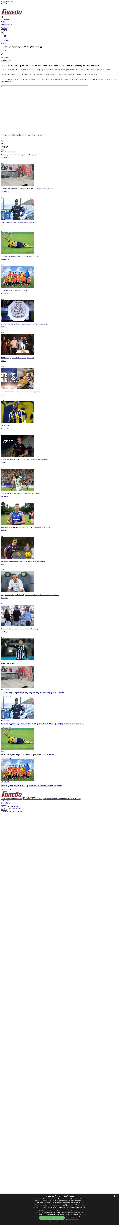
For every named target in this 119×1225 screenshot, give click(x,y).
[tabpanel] (59, 407)
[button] (60, 1222)
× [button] (117, 1195)
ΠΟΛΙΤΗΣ (4, 810)
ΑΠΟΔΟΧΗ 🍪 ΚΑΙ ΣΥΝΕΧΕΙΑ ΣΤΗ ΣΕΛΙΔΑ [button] (52, 1218)
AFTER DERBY (5, 30)
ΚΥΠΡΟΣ (3, 21)
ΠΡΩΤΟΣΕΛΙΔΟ (6, 1)
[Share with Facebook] (2, 139)
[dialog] (59, 1209)
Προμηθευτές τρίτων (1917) (58, 1205)
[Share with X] (2, 141)
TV (12, 1)
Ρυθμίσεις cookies (65, 1214)
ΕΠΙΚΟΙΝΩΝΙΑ (5, 800)
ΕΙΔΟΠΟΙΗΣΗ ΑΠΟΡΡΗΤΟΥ (9, 806)
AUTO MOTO (5, 689)
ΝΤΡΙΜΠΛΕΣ (5, 27)
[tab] (5, 152)
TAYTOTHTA (5, 802)
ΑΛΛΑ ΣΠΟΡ (5, 26)
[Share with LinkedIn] (2, 143)
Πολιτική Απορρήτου (75, 1214)
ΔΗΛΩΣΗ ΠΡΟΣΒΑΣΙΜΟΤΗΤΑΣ (11, 808)
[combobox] (115, 1196)
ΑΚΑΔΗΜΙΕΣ (5, 782)
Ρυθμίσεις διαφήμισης (62, 1212)
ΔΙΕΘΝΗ (3, 22)
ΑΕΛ (2, 751)
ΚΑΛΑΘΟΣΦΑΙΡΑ (6, 24)
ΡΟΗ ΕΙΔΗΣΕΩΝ (6, 19)
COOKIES (4, 805)
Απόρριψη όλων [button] (73, 1218)
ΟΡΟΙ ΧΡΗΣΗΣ (5, 803)
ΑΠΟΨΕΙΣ (4, 29)
